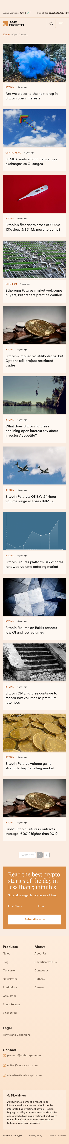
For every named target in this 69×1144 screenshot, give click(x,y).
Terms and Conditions (16, 1035)
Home (6, 34)
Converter (9, 970)
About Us (40, 953)
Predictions (10, 987)
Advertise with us (45, 962)
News (6, 953)
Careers (39, 987)
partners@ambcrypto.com (24, 1055)
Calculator (9, 996)
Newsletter (10, 979)
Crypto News (13, 153)
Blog (5, 962)
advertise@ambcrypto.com (24, 1075)
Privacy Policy (35, 1136)
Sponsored (10, 1013)
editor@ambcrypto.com (22, 1065)
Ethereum (11, 284)
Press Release (11, 1004)
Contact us (41, 970)
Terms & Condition (57, 1136)
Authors (39, 979)
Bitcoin (9, 87)
